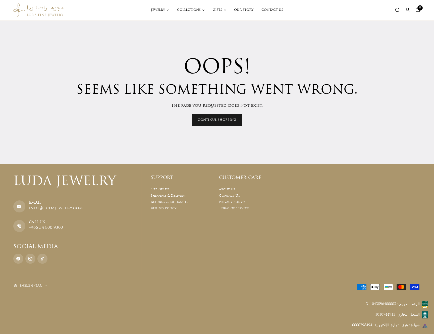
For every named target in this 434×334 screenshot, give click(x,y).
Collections (189, 10)
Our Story (243, 10)
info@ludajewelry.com (56, 208)
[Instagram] (30, 259)
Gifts (217, 10)
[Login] (407, 10)
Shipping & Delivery (168, 195)
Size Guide (160, 189)
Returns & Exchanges (169, 202)
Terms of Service (234, 208)
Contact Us (272, 10)
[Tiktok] (42, 259)
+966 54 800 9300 (46, 228)
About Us (227, 189)
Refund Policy (164, 208)
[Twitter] (18, 259)
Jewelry (158, 10)
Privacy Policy (232, 202)
